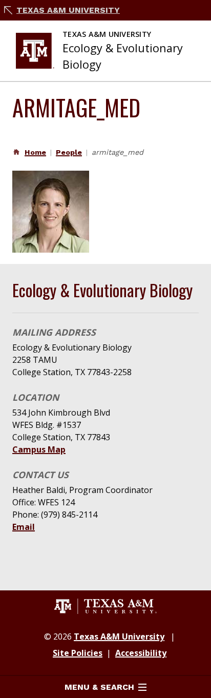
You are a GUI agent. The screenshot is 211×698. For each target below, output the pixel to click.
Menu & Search (99, 687)
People (69, 152)
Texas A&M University (68, 10)
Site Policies (77, 653)
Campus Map (39, 449)
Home (35, 152)
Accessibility (140, 653)
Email (23, 526)
